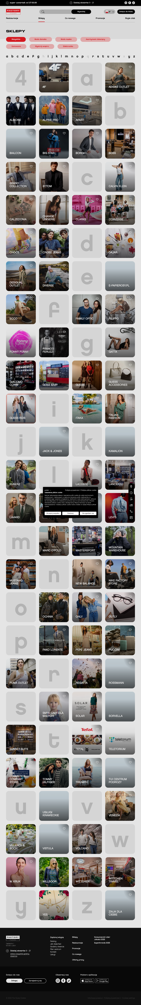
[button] (48, 490)
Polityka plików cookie (88, 490)
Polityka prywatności (72, 490)
